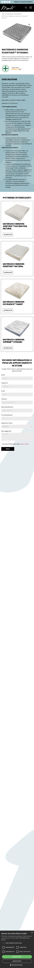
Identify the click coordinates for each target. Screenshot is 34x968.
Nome (3, 375)
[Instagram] (5, 2)
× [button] (32, 932)
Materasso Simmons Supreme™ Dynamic (13, 340)
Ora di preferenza (6, 415)
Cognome (4, 383)
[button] (25, 8)
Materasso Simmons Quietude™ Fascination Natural (15, 226)
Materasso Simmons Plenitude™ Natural (13, 265)
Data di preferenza (7, 407)
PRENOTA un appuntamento (23, 2)
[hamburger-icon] (31, 7)
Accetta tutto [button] (17, 957)
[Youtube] (7, 2)
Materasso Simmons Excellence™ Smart (13, 303)
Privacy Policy (24, 444)
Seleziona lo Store (6, 423)
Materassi (10, 14)
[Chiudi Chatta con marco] (31, 926)
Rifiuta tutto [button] (17, 961)
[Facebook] (2, 2)
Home (4, 14)
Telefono (4, 399)
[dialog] (17, 949)
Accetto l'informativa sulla (16, 444)
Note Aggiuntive (6, 431)
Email (3, 391)
